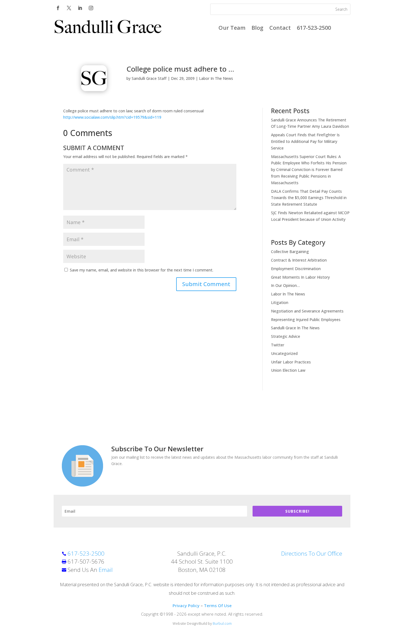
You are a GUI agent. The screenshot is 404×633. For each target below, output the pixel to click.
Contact (280, 28)
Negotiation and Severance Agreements (307, 311)
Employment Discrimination (296, 268)
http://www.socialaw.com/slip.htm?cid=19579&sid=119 (112, 117)
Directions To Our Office (311, 553)
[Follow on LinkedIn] (80, 8)
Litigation (279, 302)
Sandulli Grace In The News (295, 327)
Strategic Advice (285, 336)
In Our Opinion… (285, 285)
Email (106, 570)
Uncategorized (284, 353)
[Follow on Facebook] (58, 8)
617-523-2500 (314, 28)
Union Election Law (288, 370)
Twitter (277, 344)
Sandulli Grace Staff (149, 78)
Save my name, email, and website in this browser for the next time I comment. (141, 270)
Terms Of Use (218, 605)
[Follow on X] (69, 8)
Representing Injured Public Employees (306, 319)
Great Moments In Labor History (300, 277)
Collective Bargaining (290, 251)
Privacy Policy (186, 605)
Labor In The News (216, 78)
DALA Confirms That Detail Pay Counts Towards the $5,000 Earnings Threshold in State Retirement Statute (309, 198)
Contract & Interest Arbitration (299, 260)
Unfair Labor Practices (291, 362)
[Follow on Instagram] (91, 8)
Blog (257, 28)
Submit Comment (206, 284)
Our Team (231, 28)
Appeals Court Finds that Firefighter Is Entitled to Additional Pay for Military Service (305, 141)
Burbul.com (222, 623)
